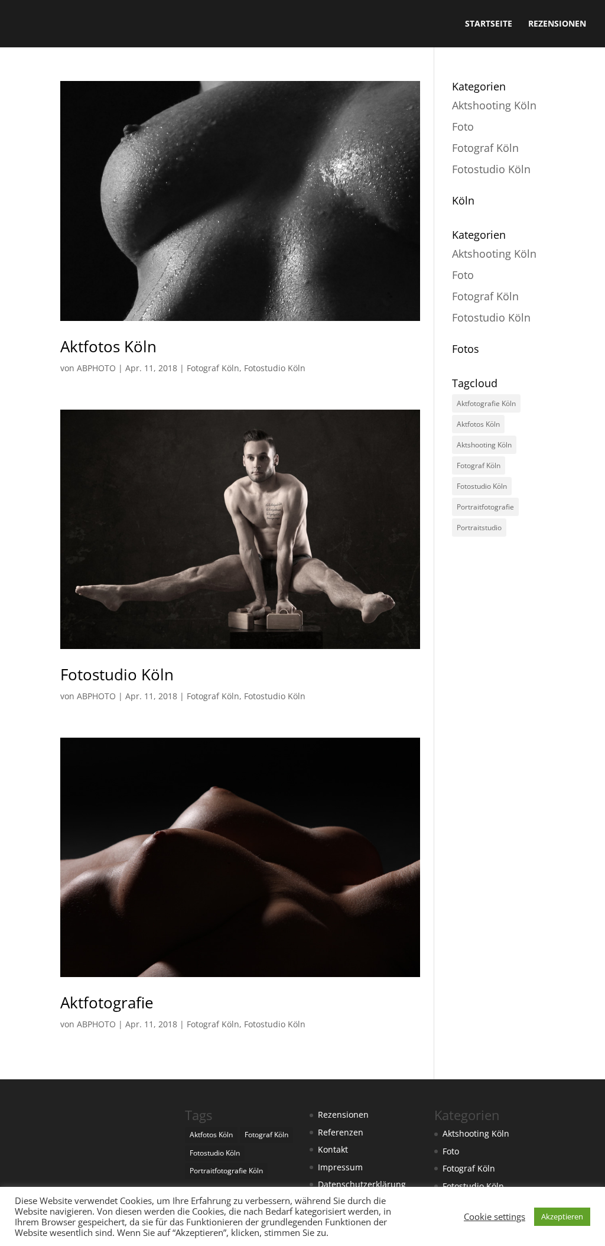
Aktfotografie (107, 1002)
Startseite (488, 24)
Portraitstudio (479, 528)
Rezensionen (557, 24)
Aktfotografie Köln (486, 403)
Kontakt (333, 1149)
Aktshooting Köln (494, 105)
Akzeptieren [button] (562, 1216)
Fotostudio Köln (274, 368)
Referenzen (340, 1132)
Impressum (340, 1167)
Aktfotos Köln (108, 346)
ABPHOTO (96, 368)
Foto (463, 126)
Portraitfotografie (485, 507)
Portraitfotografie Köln (226, 1171)
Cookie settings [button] (494, 1216)
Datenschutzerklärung (362, 1184)
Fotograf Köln (213, 368)
